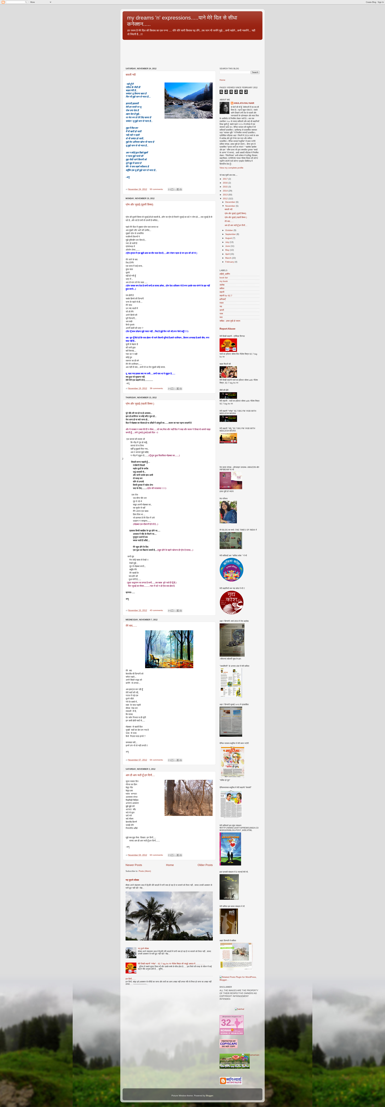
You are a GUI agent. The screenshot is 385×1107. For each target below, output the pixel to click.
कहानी (222, 292)
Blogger (209, 1096)
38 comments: (157, 388)
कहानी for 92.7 (226, 296)
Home (170, 865)
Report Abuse (227, 328)
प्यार (221, 317)
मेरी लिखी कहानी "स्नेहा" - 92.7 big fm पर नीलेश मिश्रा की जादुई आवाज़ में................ (171, 964)
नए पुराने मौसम (132, 880)
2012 (225, 198)
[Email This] (169, 189)
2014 (225, 191)
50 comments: (157, 189)
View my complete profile (231, 168)
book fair (224, 278)
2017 (225, 179)
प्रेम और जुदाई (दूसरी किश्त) (139, 204)
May (227, 250)
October (229, 230)
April (227, 254)
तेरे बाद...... (131, 625)
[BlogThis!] (172, 189)
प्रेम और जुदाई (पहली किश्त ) (140, 403)
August (229, 238)
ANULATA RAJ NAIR (244, 103)
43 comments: (157, 610)
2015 (225, 187)
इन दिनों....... (131, 979)
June (228, 246)
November (230, 206)
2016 (225, 183)
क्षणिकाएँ (223, 299)
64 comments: (157, 760)
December (230, 202)
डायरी (222, 310)
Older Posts (205, 865)
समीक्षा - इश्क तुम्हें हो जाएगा (230, 321)
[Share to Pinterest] (180, 189)
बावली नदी (131, 74)
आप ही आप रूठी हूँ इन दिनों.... (140, 775)
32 (226, 1023)
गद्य (221, 306)
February (230, 262)
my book (224, 281)
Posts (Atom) (145, 871)
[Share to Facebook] (177, 189)
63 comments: (157, 855)
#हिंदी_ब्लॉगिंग (225, 274)
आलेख (222, 285)
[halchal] (239, 1009)
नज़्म (221, 314)
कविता (222, 288)
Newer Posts (134, 865)
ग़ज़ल (221, 303)
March (228, 258)
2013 (225, 195)
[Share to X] (175, 189)
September (230, 234)
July (227, 242)
